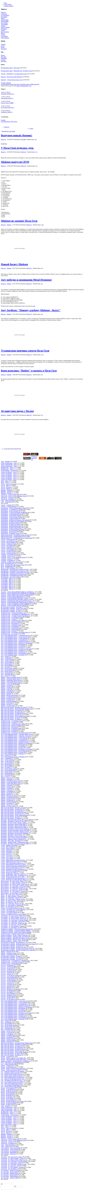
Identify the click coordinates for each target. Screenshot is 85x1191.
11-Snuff (13, 619)
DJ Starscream (14, 1151)
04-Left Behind (10, 1100)
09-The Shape (8, 664)
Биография (4, 17)
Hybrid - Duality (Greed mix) (20, 935)
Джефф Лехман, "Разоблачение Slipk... (18, 842)
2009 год (11, 578)
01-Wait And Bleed (11, 553)
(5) (36, 152)
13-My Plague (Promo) (15, 515)
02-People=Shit (9, 674)
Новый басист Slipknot (14, 264)
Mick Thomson (10, 846)
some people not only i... (7, 98)
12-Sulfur (8, 505)
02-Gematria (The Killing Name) (20, 632)
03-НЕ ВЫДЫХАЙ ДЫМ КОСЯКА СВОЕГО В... (21, 602)
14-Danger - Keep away (24, 735)
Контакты (3, 61)
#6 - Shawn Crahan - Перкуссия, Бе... (20, 884)
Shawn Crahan (10, 848)
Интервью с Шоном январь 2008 (17, 827)
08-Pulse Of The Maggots (13, 989)
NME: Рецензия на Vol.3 (13, 861)
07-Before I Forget (11, 544)
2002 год (11, 584)
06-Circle (20, 647)
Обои (2, 481)
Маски (3, 33)
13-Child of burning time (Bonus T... (21, 616)
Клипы (3, 1056)
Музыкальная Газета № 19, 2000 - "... (16, 876)
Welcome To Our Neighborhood (13, 1062)
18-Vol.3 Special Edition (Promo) (18, 508)
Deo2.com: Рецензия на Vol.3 (14, 867)
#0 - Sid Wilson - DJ (15, 893)
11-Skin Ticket (8, 661)
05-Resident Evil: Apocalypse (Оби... (19, 571)
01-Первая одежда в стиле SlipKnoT (16, 914)
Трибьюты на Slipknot (7, 929)
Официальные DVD (6, 535)
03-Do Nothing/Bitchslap (21, 815)
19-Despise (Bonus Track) (13, 679)
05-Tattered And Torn (20, 812)
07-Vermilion (10, 990)
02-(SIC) (9, 998)
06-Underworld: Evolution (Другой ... (20, 569)
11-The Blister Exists (11, 1089)
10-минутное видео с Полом (17, 411)
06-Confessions (19, 711)
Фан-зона (3, 56)
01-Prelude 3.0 (22, 655)
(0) (35, 139)
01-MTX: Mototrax (10, 568)
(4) (42, 283)
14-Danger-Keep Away (24, 635)
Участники (4, 14)
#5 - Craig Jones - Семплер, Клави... (20, 885)
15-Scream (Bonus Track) (25, 734)
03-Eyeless (9, 702)
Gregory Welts (14, 1172)
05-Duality (9, 547)
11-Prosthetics (10, 690)
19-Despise (9, 779)
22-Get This (10, 968)
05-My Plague (9, 1098)
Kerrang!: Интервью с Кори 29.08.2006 (18, 830)
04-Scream (19, 607)
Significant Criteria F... (7, 112)
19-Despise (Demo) (11, 953)
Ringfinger (10, 490)
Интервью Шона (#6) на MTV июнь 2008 (19, 819)
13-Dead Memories (11, 1067)
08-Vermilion (21, 644)
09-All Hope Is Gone (12, 541)
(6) (42, 268)
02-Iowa (10, 497)
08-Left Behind (9, 665)
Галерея (3, 44)
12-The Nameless (23, 638)
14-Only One (9, 686)
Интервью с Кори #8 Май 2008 (16, 824)
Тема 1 (15, 466)
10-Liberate (9, 692)
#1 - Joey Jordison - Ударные (17, 891)
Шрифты (3, 490)
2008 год (11, 583)
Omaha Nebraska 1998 (10, 1064)
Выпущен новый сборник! (14, 77)
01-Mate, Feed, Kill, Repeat (14, 562)
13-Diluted (9, 687)
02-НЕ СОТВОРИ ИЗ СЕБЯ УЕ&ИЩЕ (18, 604)
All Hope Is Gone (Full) (17, 933)
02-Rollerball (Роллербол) (17, 575)
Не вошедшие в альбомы (8, 607)
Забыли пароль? (8, 6)
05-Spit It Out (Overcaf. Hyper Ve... (25, 948)
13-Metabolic (8, 658)
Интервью (4, 29)
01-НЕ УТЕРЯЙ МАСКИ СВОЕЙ (17, 605)
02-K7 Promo (12, 532)
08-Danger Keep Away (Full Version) (26, 944)
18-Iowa (9, 974)
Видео (2, 47)
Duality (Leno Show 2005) (13, 1070)
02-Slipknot (10, 560)
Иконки (8, 488)
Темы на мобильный (7, 463)
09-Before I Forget (11, 1091)
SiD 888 (23, 139)
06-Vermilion (9, 545)
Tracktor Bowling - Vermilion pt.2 (22, 1061)
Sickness (9, 491)
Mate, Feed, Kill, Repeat (7, 707)
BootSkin (7, 461)
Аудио (2, 46)
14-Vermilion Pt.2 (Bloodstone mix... (21, 614)
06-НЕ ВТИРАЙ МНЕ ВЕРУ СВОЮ (17, 598)
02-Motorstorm (9, 566)
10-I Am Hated (9, 662)
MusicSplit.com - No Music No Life (23, 71)
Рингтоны (16, 68)
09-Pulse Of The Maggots (25, 643)
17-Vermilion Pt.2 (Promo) (16, 509)
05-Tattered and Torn (20, 713)
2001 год (11, 586)
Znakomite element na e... (7, 93)
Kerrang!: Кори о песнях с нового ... (18, 822)
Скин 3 (15, 475)
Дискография (4, 20)
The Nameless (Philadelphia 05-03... (13, 1085)
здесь (33, 306)
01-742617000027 (11, 806)
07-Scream (19, 945)
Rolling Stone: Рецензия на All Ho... (16, 860)
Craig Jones (9, 855)
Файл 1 (12, 469)
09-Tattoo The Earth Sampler (16, 521)
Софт (2, 461)
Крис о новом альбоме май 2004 (17, 837)
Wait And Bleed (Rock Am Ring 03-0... (14, 1077)
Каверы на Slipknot (6, 935)
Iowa (2, 656)
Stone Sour (13, 1154)
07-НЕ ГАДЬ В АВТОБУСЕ (15, 596)
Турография (4, 24)
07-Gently (7, 667)
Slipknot (9, 225)
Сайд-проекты (5, 38)
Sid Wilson (9, 852)
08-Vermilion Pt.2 (10, 1094)
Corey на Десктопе (11, 484)
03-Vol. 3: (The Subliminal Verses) (17, 496)
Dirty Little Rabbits (15, 1148)
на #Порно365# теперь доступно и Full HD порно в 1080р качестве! (20, 84)
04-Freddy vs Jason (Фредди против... (20, 572)
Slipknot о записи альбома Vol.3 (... (17, 839)
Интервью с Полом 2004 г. (15, 834)
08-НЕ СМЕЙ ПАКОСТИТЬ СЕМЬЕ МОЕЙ (20, 595)
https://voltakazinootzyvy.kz (24, 85)
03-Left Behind (10, 550)
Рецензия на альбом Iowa (13, 870)
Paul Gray (8, 854)
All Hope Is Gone (5, 613)
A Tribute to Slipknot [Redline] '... (23, 930)
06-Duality (9, 1095)
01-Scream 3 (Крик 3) (15, 577)
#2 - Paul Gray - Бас (15, 890)
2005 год (11, 580)
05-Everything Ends (10, 670)
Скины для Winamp (6, 472)
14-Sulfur (8, 1065)
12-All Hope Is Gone (16, 617)
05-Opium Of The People (25, 649)
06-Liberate (10, 992)
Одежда (3, 35)
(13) (42, 354)
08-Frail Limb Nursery (12, 695)
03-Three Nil (21, 652)
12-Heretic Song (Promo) (15, 517)
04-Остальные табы (13, 494)
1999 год (11, 589)
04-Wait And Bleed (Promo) (16, 529)
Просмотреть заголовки (8, 131)
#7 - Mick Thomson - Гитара (17, 882)
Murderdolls (13, 1152)
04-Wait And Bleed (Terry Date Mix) (25, 950)
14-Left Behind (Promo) (15, 514)
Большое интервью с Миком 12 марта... (19, 831)
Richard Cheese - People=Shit (20, 939)
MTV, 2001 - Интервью (14, 840)
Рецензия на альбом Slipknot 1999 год (16, 879)
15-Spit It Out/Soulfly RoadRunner (18, 512)
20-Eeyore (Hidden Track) (13, 677)
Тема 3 (15, 463)
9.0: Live (3, 965)
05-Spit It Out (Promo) (15, 527)
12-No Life (9, 689)
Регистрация (7, 4)
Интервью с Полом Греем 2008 (16, 825)
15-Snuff (8, 1056)
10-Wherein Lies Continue (18, 723)
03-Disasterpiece (9, 673)
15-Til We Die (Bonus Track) (19, 613)
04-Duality (21, 650)
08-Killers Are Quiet (20, 707)
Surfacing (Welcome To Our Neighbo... (14, 1071)
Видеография (4, 21)
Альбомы (3, 554)
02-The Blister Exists (23, 653)
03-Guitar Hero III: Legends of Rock (14, 565)
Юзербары (4, 58)
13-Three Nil (10, 981)
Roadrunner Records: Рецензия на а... (16, 869)
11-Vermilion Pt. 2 (23, 1004)
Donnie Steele (13, 1175)
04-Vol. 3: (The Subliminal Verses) (16, 557)
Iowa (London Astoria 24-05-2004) (13, 1082)
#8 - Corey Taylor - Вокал (17, 881)
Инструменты (5, 32)
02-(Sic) (8, 704)
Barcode (9, 493)
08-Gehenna (14, 623)
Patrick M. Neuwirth (15, 1170)
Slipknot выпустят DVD (15, 161)
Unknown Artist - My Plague (20, 936)
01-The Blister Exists (12, 999)
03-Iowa (9, 559)
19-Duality (9, 972)
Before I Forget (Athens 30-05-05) (13, 1074)
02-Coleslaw (19, 957)
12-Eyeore (9, 983)
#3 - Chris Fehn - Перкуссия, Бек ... (19, 888)
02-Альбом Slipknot (11, 912)
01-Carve (18, 611)
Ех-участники (5, 1170)
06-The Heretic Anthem (11, 668)
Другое (3, 484)
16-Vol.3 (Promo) (13, 511)
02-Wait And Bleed (11, 1103)
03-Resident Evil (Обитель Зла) (18, 574)
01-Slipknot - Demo (14, 533)
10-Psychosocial (10, 539)
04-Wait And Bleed (11, 701)
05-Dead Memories (16, 628)
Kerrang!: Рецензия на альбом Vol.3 (16, 866)
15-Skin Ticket (10, 978)
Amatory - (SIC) (17, 941)
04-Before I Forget (12, 995)
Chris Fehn (9, 851)
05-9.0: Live (10, 556)
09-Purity (8, 693)
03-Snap (18, 956)
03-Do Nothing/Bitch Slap (22, 716)
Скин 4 (15, 476)
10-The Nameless (10, 1092)
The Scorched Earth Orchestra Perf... (24, 929)
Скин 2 (15, 478)
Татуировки (4, 36)
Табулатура (4, 494)
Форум (3, 55)
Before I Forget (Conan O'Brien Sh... (16, 1068)
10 (19, 448)
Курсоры (8, 487)
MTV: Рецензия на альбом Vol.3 (15, 863)
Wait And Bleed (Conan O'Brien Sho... (16, 1059)
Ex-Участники (5, 15)
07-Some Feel (18, 710)
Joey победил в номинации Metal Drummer (26, 279)
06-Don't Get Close (21, 947)
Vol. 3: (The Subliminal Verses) (9, 635)
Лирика (3, 26)
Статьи (3, 30)
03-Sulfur (13, 631)
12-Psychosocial (10, 1088)
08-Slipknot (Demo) (14, 523)
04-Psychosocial (15, 629)
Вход (5, 3)
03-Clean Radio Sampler (15, 530)
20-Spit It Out (10, 971)
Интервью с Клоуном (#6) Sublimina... (18, 833)
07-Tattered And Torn (12, 696)
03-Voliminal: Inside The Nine (21, 535)
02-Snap (18, 610)
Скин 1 (15, 479)
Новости (3, 12)
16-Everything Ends (12, 977)
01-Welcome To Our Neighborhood (22, 538)
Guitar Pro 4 (8, 502)
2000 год (11, 587)
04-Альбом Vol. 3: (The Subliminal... (16, 909)
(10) (42, 225)
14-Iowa (7, 656)
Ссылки (3, 59)
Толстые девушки (6, 83)
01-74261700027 (10, 705)
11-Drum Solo (10, 984)
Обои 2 (7, 481)
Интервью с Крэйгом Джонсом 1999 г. (19, 843)
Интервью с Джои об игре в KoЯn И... (19, 828)
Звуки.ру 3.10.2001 (11, 872)
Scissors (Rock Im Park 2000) (12, 1086)
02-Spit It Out (10, 551)
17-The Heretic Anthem (13, 975)
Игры (2, 563)
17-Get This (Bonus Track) (13, 683)
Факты (3, 18)
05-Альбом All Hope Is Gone (14, 908)
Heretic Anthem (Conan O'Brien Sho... (16, 1058)
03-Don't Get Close (21, 608)
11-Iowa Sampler (13, 518)
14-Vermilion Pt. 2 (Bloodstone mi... (20, 960)
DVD (2, 1062)
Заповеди (3, 592)
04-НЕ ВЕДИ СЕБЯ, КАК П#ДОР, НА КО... (19, 601)
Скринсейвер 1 (14, 470)
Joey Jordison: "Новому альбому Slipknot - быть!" (31, 310)
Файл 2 (12, 467)
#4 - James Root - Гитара (16, 887)
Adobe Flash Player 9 (10, 500)
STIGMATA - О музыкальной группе (16, 74)
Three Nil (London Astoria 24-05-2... (14, 1083)
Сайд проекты (5, 1148)
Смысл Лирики (5, 27)
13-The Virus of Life (23, 737)
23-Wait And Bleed (12, 966)
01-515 (6, 676)
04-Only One (18, 714)
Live (2, 1064)
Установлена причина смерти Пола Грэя (25, 350)
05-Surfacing (9, 699)
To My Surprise (14, 1149)
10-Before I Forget (23, 641)
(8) (42, 314)
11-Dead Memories (11, 506)
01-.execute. (14, 634)
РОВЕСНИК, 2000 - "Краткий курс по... (17, 875)
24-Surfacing (10, 965)
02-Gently (17, 717)
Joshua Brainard (14, 1176)
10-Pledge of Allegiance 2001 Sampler (19, 520)
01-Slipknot (11, 499)
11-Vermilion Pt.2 (23, 640)
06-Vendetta (14, 626)
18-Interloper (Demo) (12, 954)
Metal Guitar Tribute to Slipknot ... (23, 932)
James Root (9, 849)
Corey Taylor (9, 857)
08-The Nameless (11, 542)
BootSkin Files (5, 467)
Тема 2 (15, 464)
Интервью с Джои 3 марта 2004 (17, 836)
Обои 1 (7, 482)
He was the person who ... (8, 107)
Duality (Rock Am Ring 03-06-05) (13, 1076)
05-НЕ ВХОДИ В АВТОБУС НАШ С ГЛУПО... (20, 599)
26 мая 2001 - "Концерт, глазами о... (16, 873)
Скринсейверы (5, 470)
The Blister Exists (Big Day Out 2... (13, 1080)
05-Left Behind (11, 993)
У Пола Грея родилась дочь (14, 80)
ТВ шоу (3, 1058)
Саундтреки (4, 23)
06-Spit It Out (10, 698)
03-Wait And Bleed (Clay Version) (15, 1101)
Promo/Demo (4, 508)
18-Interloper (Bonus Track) (13, 680)
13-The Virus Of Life (24, 637)
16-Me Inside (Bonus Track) (13, 681)
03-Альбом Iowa (11, 911)
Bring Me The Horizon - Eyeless (21, 938)
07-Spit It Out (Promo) (15, 524)
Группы (3, 74)
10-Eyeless (9, 986)
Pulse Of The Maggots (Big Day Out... (14, 1079)
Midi (7, 485)
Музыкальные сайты (7, 68)
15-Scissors (9, 684)
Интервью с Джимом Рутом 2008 (17, 821)
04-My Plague (10, 548)
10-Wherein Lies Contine (18, 620)
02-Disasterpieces (18, 536)
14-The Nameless (11, 980)
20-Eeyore (9, 777)
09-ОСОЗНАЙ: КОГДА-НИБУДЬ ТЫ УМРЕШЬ (21, 593)
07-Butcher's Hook (16, 625)
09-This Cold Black (16, 622)
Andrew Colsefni (14, 1178)
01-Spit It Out (9, 1104)
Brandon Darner (14, 1173)
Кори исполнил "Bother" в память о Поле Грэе (29, 370)
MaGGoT (23, 152)
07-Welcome (21, 646)
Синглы (3, 505)
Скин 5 (15, 473)
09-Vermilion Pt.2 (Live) (22, 942)
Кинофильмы (5, 569)
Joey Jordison (9, 858)
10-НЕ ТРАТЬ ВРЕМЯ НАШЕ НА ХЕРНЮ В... (20, 592)
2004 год (11, 581)
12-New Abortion (9, 659)
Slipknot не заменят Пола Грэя (19, 220)
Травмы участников (11, 845)
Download (3, 49)
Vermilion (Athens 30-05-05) (12, 1073)
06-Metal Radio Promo (15, 526)
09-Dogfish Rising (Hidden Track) (24, 708)
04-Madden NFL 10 (10, 563)
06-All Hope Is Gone (12, 554)
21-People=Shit (11, 969)
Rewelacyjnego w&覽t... (7, 103)
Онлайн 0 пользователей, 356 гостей (9, 120)
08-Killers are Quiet (20, 807)
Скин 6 (15, 472)
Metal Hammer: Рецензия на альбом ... (16, 864)
